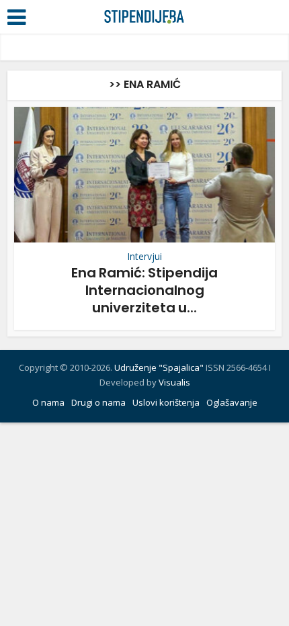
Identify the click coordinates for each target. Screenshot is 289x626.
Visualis (174, 382)
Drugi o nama (98, 402)
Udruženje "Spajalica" (159, 367)
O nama (48, 402)
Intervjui (144, 256)
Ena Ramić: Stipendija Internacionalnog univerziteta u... (144, 290)
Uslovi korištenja (166, 402)
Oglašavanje (231, 402)
